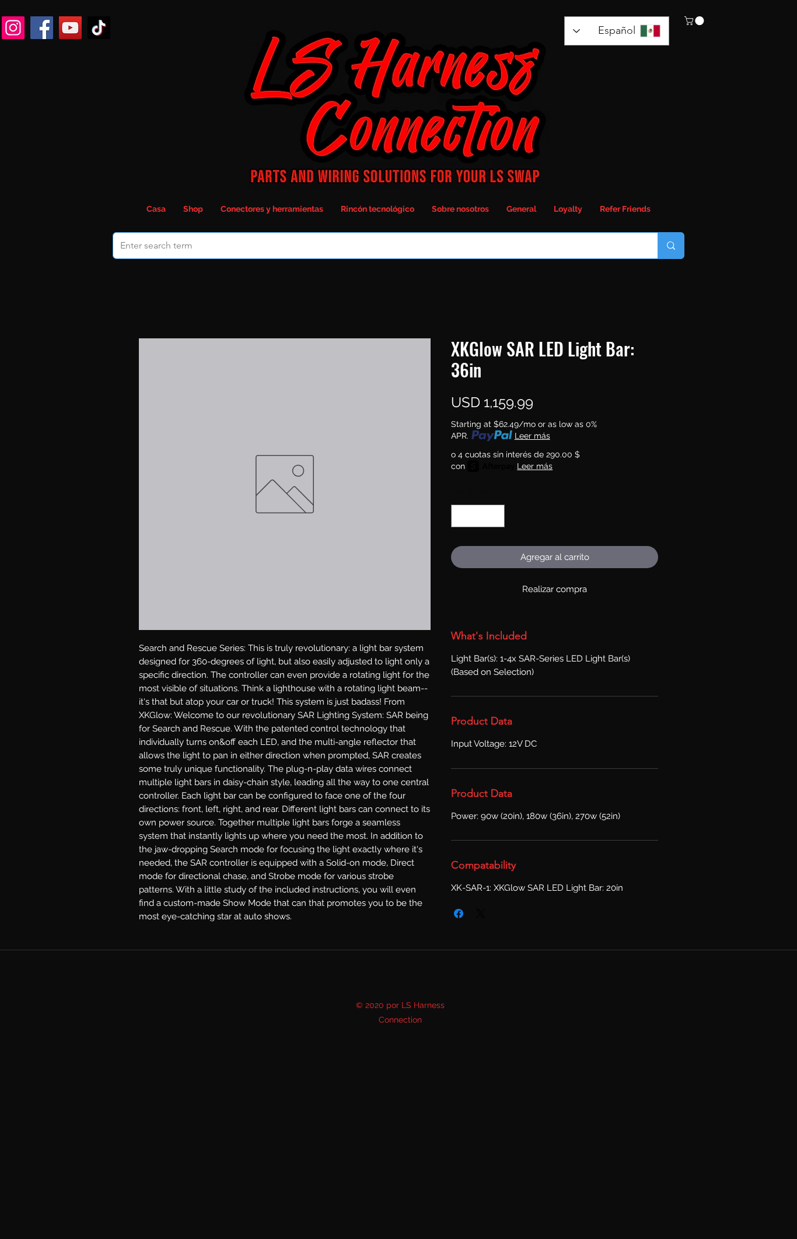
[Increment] (496, 516)
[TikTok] (99, 27)
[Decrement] (461, 516)
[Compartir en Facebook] (459, 914)
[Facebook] (41, 27)
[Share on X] (481, 914)
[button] (695, 20)
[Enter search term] (671, 245)
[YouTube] (70, 27)
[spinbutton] (478, 516)
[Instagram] (13, 27)
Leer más (532, 435)
